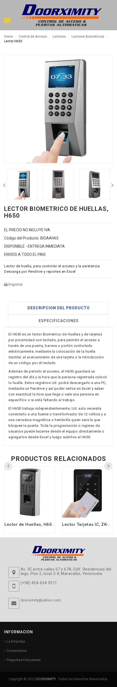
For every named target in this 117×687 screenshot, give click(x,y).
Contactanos (17, 651)
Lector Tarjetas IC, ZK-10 (87, 524)
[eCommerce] (61, 15)
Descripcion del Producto (58, 308)
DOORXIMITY (46, 679)
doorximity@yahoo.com (41, 600)
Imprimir (15, 284)
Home (8, 36)
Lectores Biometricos (88, 36)
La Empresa (16, 641)
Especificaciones (59, 321)
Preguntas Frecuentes (24, 660)
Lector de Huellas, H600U (30, 524)
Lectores (59, 36)
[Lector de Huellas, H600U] (29, 492)
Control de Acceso (33, 36)
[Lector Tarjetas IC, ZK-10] (87, 492)
